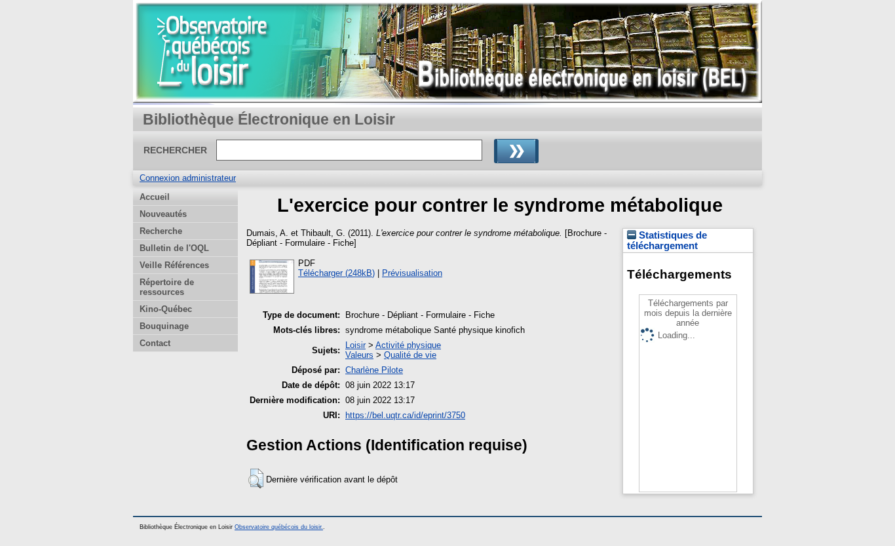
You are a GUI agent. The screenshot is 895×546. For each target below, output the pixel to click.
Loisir (355, 345)
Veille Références (174, 265)
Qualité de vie (410, 355)
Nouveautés (163, 214)
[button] (255, 478)
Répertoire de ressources (167, 287)
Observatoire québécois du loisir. (279, 527)
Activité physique (408, 345)
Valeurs (359, 355)
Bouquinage (164, 326)
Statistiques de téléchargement (667, 240)
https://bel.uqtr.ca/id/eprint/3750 (405, 415)
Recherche (161, 231)
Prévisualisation (412, 273)
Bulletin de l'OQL (174, 248)
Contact (155, 343)
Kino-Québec (166, 309)
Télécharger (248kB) (336, 273)
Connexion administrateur (188, 178)
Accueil (155, 197)
